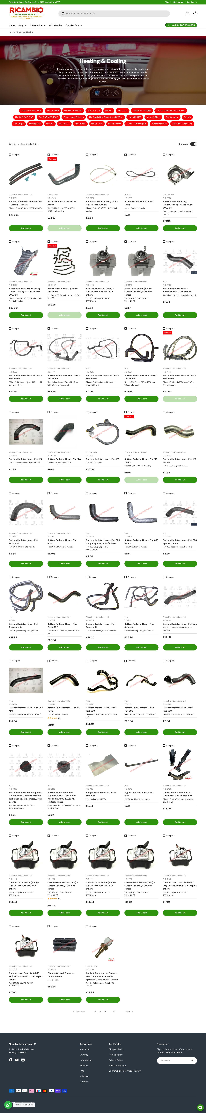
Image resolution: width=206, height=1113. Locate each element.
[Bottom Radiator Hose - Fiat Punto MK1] (65, 597)
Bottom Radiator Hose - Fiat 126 (102, 459)
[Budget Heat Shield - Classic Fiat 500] (103, 765)
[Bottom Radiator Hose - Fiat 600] (65, 513)
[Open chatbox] (200, 1107)
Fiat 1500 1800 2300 (48, 117)
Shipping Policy (116, 1049)
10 (114, 1011)
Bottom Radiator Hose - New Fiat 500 (101, 709)
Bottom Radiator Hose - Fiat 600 (62, 542)
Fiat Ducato (64, 123)
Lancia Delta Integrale (136, 123)
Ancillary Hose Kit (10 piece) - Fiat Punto (63, 290)
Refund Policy (115, 1054)
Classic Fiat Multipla (142, 110)
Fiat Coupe (19, 123)
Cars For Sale (72, 25)
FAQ (167, 2)
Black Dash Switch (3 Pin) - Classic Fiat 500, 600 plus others (138, 291)
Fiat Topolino (35, 123)
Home (12, 25)
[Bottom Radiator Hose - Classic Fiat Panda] (26, 348)
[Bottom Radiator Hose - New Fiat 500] (103, 680)
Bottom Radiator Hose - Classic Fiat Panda (25, 377)
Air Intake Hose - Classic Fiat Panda (62, 203)
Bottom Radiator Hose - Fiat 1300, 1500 (23, 542)
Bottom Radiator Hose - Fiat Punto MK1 (62, 626)
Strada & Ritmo (153, 117)
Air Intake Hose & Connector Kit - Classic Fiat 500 (25, 203)
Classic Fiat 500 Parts (31, 110)
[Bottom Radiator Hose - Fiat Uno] (180, 597)
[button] (195, 13)
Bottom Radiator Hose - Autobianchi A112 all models (177, 290)
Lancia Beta (80, 123)
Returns (84, 1065)
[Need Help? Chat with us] (8, 1105)
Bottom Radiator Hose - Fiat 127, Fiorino (141, 461)
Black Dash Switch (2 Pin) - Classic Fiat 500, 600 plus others (100, 291)
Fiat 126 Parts (53, 110)
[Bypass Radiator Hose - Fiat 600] (141, 765)
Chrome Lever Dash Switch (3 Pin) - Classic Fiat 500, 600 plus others (26, 976)
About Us (84, 1049)
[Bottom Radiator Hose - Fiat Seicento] (141, 597)
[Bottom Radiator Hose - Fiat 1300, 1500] (26, 513)
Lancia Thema (114, 123)
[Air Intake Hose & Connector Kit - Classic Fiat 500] (26, 174)
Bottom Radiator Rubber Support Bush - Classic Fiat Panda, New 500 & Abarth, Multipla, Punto (62, 797)
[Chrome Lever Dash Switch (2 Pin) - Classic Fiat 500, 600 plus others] (180, 855)
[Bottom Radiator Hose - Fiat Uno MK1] (26, 680)
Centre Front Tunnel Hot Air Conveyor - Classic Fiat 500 (177, 794)
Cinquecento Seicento (74, 117)
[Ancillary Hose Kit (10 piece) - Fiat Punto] (65, 261)
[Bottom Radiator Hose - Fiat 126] (103, 432)
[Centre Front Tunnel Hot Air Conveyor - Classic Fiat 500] (180, 765)
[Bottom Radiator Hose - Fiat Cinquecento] (26, 597)
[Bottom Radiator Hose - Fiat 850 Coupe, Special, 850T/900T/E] (103, 513)
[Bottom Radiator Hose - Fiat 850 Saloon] (141, 513)
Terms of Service (117, 1065)
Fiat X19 (187, 117)
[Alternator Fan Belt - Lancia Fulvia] (141, 174)
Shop (21, 25)
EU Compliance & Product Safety (125, 1070)
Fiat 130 (108, 110)
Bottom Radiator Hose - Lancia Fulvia (64, 709)
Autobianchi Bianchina (182, 123)
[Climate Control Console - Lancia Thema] (65, 946)
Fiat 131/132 (122, 110)
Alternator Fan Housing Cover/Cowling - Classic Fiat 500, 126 (177, 204)
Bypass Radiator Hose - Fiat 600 (138, 794)
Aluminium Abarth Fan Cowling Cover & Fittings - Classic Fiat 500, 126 (24, 291)
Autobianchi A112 (159, 123)
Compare (183, 144)
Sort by (12, 144)
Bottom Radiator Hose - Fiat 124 (25, 459)
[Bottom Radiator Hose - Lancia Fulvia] (65, 680)
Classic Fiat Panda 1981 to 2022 (171, 110)
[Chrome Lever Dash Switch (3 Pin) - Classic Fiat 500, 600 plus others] (26, 946)
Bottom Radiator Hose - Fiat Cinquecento (23, 626)
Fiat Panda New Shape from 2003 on (106, 117)
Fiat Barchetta (172, 117)
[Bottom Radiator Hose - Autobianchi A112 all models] (180, 261)
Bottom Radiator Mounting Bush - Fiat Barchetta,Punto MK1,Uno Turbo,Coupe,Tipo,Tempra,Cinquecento (25, 797)
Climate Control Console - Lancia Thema (61, 975)
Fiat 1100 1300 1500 (24, 117)
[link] (78, 1011)
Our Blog (84, 1054)
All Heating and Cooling (24, 32)
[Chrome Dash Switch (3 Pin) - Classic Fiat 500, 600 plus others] (103, 855)
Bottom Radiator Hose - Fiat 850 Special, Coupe (180, 542)
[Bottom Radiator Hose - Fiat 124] (26, 432)
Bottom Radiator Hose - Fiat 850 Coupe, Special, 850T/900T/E (103, 542)
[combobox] (114, 13)
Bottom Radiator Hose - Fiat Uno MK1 (26, 709)
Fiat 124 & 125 (94, 110)
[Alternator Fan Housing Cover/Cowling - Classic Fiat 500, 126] (180, 174)
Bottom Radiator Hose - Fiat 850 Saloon (141, 542)
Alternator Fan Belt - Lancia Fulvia (138, 203)
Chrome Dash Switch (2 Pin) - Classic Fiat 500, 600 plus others (24, 885)
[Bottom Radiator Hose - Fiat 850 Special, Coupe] (180, 513)
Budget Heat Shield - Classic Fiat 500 (101, 794)
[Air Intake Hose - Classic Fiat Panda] (65, 174)
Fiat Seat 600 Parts (73, 110)
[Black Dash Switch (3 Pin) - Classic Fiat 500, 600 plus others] (141, 261)
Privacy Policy (116, 1060)
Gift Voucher (56, 25)
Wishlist (84, 1076)
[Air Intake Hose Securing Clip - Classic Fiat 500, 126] (103, 174)
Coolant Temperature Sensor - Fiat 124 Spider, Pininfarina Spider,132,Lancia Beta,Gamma (102, 976)
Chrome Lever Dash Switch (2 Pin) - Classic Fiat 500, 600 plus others (180, 885)
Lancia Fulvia (97, 123)
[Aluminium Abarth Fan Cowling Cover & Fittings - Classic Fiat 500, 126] (26, 261)
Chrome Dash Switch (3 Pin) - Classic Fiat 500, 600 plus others (101, 885)
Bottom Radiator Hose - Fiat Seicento (139, 626)
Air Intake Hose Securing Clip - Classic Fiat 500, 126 (102, 203)
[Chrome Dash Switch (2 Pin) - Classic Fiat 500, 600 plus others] (26, 855)
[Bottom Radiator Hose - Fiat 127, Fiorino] (141, 432)
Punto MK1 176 (135, 117)
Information (178, 2)
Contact (84, 1081)
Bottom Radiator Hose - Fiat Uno (180, 624)
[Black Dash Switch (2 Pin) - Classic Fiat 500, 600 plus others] (103, 261)
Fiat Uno (50, 123)
